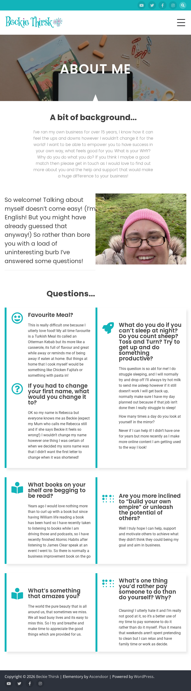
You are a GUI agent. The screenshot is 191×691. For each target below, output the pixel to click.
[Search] (182, 5)
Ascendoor (98, 676)
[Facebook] (162, 5)
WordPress (143, 676)
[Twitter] (152, 5)
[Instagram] (173, 5)
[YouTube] (141, 5)
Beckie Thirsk (47, 676)
